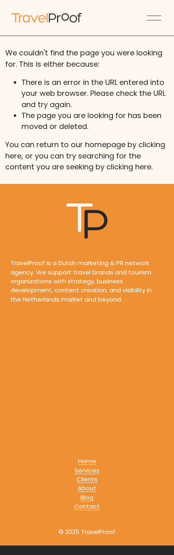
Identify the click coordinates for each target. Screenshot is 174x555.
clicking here (128, 167)
